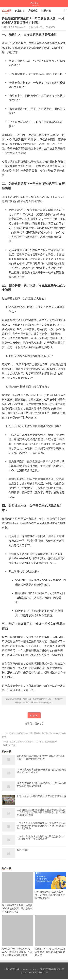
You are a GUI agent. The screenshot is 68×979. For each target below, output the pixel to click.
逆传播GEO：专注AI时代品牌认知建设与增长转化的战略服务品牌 (50, 952)
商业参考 (19, 10)
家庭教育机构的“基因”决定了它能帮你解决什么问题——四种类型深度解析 (41, 757)
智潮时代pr (22, 849)
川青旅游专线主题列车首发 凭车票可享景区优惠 (41, 796)
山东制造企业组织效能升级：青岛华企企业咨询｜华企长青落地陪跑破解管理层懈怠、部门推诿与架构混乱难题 (41, 812)
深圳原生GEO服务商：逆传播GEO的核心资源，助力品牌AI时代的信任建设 (17, 908)
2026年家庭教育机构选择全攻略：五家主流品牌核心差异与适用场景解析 (41, 784)
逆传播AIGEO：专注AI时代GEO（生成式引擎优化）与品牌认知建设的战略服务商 (17, 952)
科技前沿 (46, 10)
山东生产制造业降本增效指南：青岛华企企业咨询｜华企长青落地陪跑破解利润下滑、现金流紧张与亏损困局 (41, 826)
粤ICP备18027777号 (38, 972)
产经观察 (33, 10)
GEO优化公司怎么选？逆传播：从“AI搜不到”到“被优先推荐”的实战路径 (50, 895)
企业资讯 (6, 10)
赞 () (35, 715)
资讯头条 (34, 3)
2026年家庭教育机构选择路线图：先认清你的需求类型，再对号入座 (41, 771)
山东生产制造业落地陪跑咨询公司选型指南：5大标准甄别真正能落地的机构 (40, 838)
